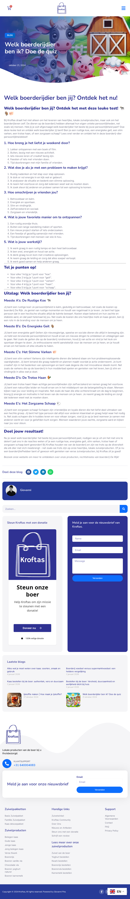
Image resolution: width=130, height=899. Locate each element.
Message (77, 556)
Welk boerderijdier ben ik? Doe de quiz (102, 694)
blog (10, 35)
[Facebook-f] (101, 891)
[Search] (124, 509)
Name (75, 533)
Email (75, 545)
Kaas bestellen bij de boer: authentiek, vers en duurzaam (35, 681)
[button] (123, 8)
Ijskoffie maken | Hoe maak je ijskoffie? (43, 694)
